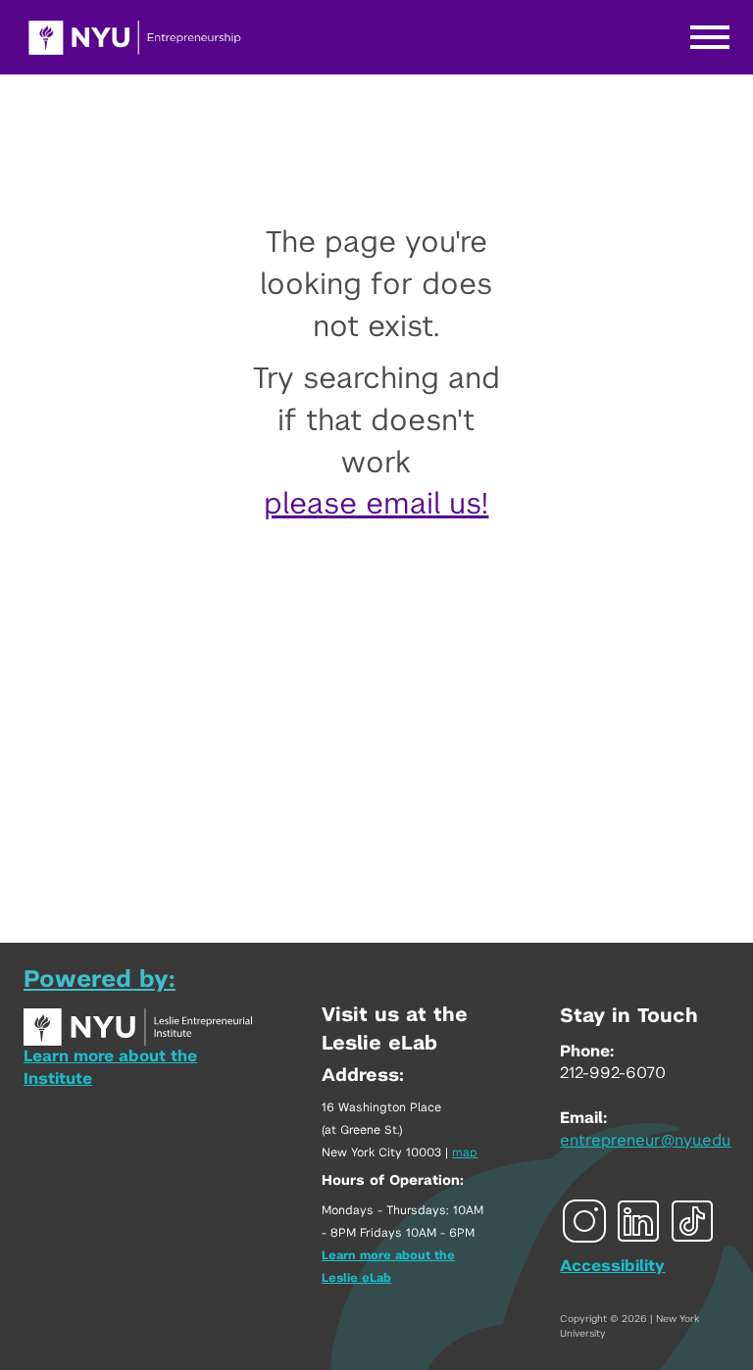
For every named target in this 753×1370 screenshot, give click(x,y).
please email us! (376, 504)
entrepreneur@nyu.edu (645, 1141)
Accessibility (612, 1266)
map (464, 1152)
